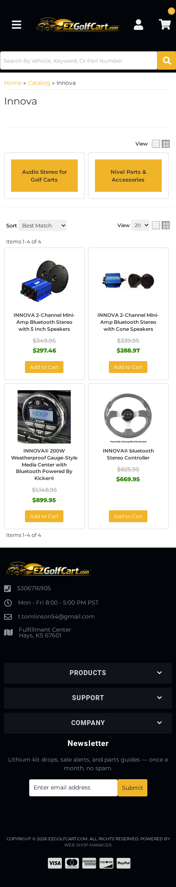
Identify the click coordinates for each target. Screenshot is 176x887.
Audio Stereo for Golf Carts (44, 175)
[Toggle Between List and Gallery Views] (161, 225)
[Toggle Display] (161, 144)
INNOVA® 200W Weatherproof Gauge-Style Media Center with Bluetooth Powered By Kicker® (44, 464)
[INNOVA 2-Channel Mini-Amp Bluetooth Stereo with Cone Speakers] (128, 281)
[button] (88, 60)
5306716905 (34, 588)
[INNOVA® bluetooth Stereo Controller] (128, 417)
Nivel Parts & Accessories (128, 175)
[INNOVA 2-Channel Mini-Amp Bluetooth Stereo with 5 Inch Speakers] (44, 281)
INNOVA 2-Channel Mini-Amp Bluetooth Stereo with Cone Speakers (128, 322)
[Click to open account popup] (138, 24)
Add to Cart (44, 367)
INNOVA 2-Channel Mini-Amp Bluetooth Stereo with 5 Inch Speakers (44, 322)
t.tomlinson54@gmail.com (56, 616)
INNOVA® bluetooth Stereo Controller (128, 454)
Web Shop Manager (87, 845)
